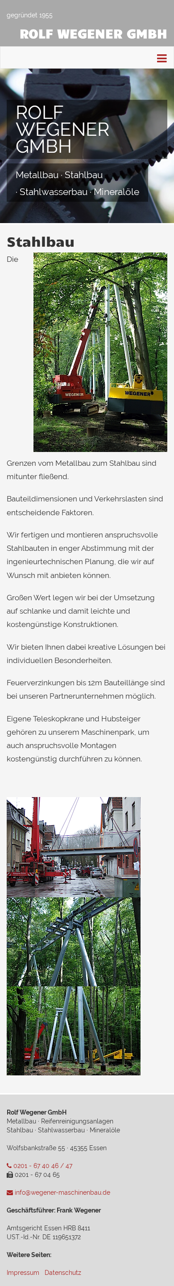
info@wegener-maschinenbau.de (61, 1192)
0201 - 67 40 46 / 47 (42, 1165)
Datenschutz (63, 1272)
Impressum (23, 1272)
